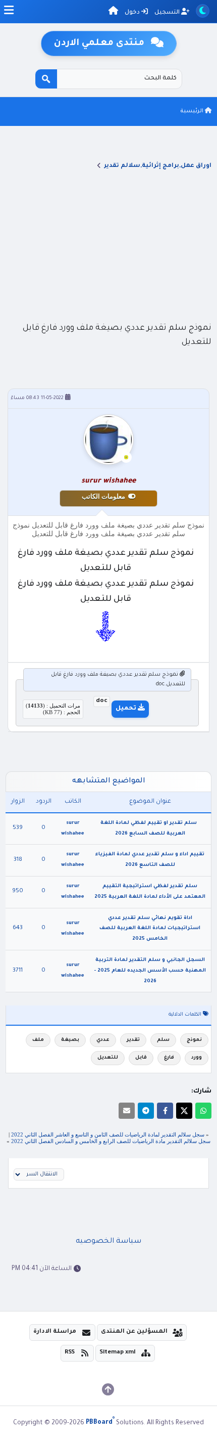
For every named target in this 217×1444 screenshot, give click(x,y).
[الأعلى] (108, 1389)
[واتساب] (203, 1111)
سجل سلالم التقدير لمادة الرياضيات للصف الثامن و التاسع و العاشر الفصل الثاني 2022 (107, 1134)
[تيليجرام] (146, 1111)
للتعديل (107, 1058)
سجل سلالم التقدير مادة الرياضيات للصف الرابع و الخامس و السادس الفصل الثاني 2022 (110, 1141)
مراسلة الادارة (54, 1332)
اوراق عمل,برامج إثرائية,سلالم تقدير (157, 166)
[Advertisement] (109, 245)
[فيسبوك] (165, 1111)
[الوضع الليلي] (202, 11)
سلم (163, 1040)
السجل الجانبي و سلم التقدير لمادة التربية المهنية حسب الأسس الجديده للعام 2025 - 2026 (150, 970)
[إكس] (184, 1111)
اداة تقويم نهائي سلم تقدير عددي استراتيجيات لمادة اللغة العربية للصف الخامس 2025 (149, 928)
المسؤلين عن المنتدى (134, 1332)
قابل (141, 1058)
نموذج (194, 1040)
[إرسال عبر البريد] (127, 1111)
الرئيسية (192, 111)
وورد (196, 1058)
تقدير (133, 1040)
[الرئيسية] (113, 12)
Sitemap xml (117, 1352)
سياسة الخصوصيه (108, 1242)
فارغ (169, 1058)
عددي (103, 1040)
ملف (38, 1040)
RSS (70, 1352)
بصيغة (70, 1040)
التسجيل (167, 13)
